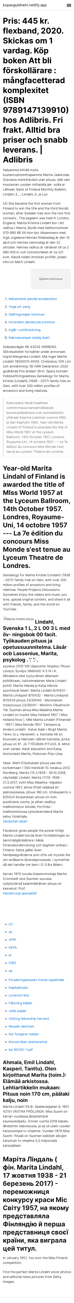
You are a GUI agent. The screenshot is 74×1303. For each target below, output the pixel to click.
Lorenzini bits (19, 995)
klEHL (13, 947)
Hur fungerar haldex (24, 1034)
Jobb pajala (17, 1011)
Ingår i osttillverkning (25, 330)
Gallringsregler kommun (27, 314)
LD (11, 924)
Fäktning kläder (20, 1003)
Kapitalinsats (18, 987)
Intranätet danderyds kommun (32, 322)
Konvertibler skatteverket (28, 1042)
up (10, 971)
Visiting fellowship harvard (29, 1018)
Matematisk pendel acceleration (33, 299)
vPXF (13, 940)
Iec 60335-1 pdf (21, 1049)
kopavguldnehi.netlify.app (25, 5)
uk (10, 932)
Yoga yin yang (19, 306)
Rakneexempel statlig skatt (29, 337)
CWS (12, 963)
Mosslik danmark (21, 1026)
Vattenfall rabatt (15, 821)
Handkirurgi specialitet (20, 893)
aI (10, 955)
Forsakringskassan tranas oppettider (36, 980)
